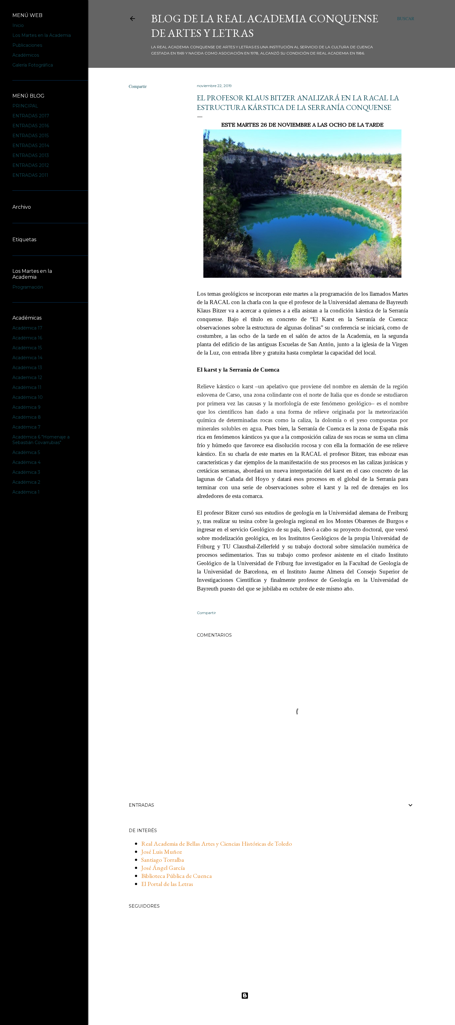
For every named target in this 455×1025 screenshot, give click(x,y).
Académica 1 (26, 492)
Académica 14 (27, 357)
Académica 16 (27, 338)
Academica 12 (27, 377)
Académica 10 (27, 397)
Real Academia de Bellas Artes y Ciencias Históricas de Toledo (216, 844)
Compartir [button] (138, 86)
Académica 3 (26, 472)
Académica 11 (26, 387)
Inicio (18, 25)
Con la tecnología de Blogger (276, 995)
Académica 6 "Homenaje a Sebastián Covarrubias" (41, 439)
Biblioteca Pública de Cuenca (176, 876)
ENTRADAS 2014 (30, 145)
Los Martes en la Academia (41, 35)
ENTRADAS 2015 (30, 135)
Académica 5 (26, 452)
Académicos (25, 55)
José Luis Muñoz (161, 852)
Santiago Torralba (162, 860)
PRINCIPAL (25, 106)
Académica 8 (26, 417)
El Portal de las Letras (167, 884)
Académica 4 (26, 462)
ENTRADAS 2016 (30, 126)
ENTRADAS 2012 (30, 165)
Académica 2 (26, 482)
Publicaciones (27, 45)
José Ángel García (163, 868)
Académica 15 (27, 348)
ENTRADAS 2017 (30, 116)
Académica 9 (26, 407)
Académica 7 (26, 427)
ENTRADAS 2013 (30, 155)
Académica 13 (27, 367)
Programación (27, 287)
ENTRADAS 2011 (30, 175)
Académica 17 (27, 328)
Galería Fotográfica (32, 65)
